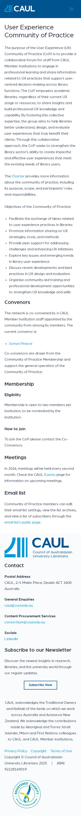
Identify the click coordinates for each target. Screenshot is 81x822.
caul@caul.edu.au (18, 605)
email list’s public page (22, 522)
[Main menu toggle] (71, 9)
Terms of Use (61, 751)
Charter (18, 176)
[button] (40, 685)
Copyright (39, 751)
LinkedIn (11, 639)
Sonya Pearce (20, 343)
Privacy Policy (15, 751)
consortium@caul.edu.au (24, 622)
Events (50, 475)
